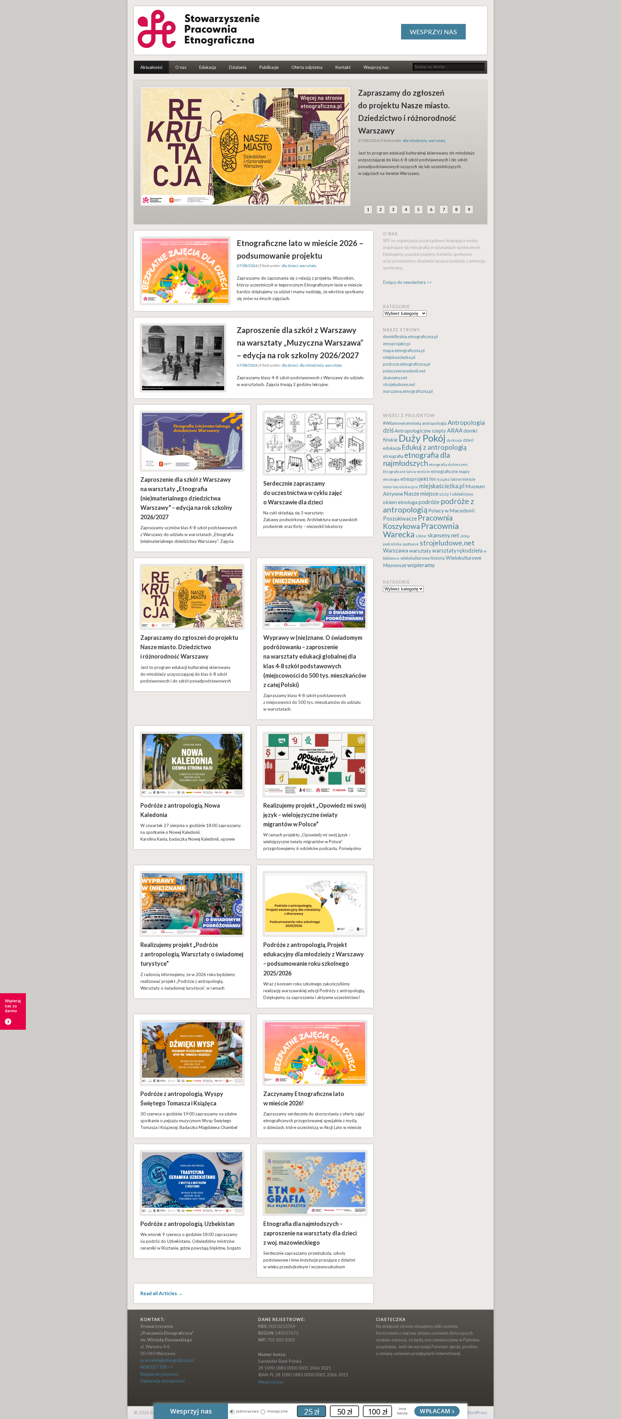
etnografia (393, 456)
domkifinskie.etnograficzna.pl (410, 336)
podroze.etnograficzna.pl (406, 364)
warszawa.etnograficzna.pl (408, 391)
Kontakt (343, 67)
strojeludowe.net (399, 384)
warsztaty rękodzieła (457, 550)
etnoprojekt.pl (396, 343)
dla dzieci (290, 265)
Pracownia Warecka (421, 530)
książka (443, 479)
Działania (237, 67)
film (433, 479)
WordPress (476, 1412)
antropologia (434, 423)
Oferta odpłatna (306, 67)
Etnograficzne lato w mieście (406, 471)
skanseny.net (395, 377)
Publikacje (268, 67)
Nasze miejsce (421, 493)
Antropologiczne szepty (420, 431)
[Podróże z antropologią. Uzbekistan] (192, 1183)
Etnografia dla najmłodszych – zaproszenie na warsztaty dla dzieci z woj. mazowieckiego (310, 1233)
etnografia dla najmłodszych (416, 459)
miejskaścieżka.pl (441, 485)
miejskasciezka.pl (399, 357)
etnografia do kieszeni (448, 464)
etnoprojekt (414, 479)
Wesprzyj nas (376, 67)
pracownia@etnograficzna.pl (167, 1360)
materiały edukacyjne (400, 487)
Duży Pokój (422, 438)
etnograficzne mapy (450, 471)
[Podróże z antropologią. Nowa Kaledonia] (192, 764)
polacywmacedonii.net (404, 370)
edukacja (392, 448)
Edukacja (207, 67)
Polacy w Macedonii (451, 510)
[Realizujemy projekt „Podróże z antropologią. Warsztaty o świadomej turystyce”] (192, 904)
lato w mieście (463, 479)
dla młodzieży (415, 140)
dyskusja (454, 440)
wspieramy (421, 564)
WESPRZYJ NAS (433, 32)
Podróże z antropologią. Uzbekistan (187, 1223)
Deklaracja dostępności (162, 1380)
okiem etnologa (400, 502)
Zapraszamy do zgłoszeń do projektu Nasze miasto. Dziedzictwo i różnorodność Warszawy (189, 647)
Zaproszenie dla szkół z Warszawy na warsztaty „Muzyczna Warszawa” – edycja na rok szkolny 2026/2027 (300, 342)
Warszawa (395, 550)
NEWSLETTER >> (156, 1367)
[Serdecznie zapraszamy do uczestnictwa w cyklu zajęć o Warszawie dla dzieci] (315, 443)
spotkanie (410, 544)
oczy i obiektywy (456, 494)
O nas (180, 67)
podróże (429, 502)
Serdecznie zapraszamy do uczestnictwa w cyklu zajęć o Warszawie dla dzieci (302, 493)
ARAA (455, 430)
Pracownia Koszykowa (418, 522)
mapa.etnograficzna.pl (404, 350)
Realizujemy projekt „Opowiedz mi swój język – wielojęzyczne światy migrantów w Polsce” (314, 815)
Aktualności (151, 67)
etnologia (391, 479)
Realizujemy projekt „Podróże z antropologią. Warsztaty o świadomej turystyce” (191, 954)
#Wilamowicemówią (402, 423)
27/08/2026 (247, 265)
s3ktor (421, 536)
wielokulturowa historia (422, 558)
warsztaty (437, 140)
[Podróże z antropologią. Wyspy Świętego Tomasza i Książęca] (192, 1053)
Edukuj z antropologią (434, 447)
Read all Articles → (161, 1293)
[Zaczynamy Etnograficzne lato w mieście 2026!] (315, 1053)
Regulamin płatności (159, 1374)
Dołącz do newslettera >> (407, 282)
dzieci (468, 440)
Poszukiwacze (400, 518)
